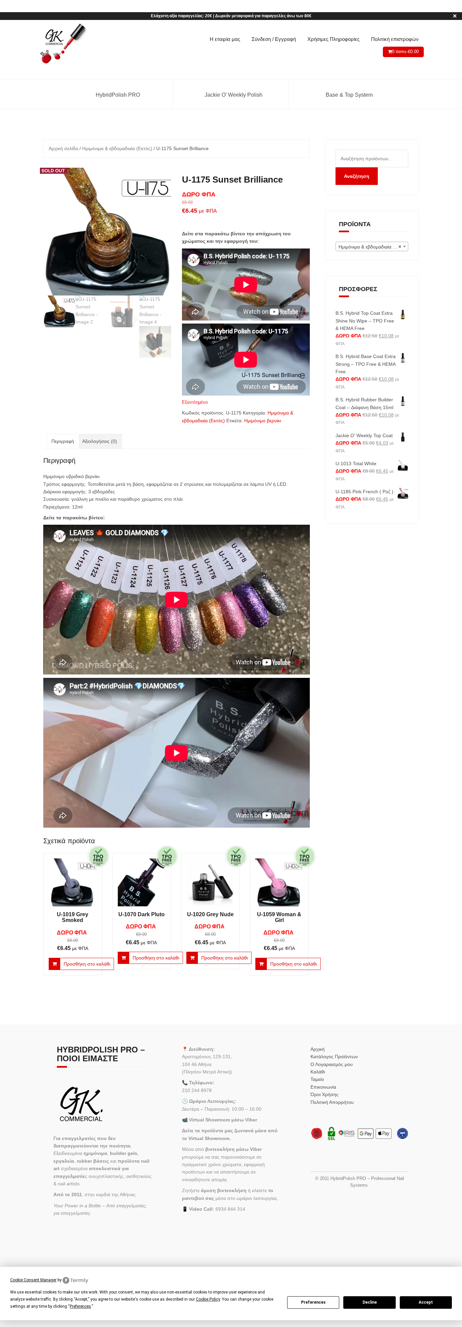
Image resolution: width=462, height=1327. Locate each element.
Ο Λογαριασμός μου (331, 1064)
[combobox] (372, 246)
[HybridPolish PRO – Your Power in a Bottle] (62, 44)
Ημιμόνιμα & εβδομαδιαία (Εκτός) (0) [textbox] (373, 247)
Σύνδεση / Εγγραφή (274, 39)
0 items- (405, 51)
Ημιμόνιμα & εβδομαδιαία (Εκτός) (117, 148)
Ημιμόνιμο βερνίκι (262, 420)
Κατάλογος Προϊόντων (334, 1056)
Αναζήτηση (356, 176)
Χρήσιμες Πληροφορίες (333, 39)
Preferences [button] (80, 1306)
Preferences (313, 1302)
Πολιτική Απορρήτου (332, 1102)
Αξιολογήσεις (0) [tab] (99, 441)
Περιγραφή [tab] (62, 441)
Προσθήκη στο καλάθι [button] (87, 964)
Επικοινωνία (323, 1087)
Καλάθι (317, 1071)
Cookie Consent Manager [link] (33, 1280)
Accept (426, 1302)
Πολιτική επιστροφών (395, 39)
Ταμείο (317, 1079)
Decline (370, 1302)
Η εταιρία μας (225, 39)
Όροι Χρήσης (324, 1094)
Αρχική (317, 1049)
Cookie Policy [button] (208, 1299)
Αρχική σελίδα (63, 148)
